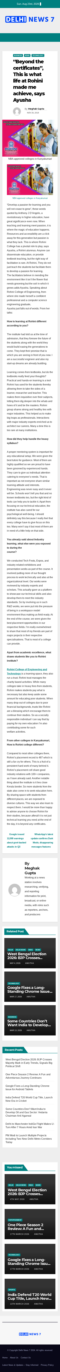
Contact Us (26, 1357)
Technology (37, 55)
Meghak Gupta (36, 108)
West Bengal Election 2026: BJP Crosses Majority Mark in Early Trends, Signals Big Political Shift (29, 1063)
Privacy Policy (47, 1365)
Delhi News (21, 950)
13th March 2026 (20, 1304)
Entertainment (15, 1220)
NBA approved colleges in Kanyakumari (30, 198)
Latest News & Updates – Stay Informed (20, 1365)
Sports (12, 1290)
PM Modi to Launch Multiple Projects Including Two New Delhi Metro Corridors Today (29, 1138)
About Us (14, 1357)
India (30, 950)
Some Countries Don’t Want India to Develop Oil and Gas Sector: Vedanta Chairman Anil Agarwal (26, 1112)
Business (18, 55)
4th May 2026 (17, 1199)
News (27, 55)
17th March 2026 (20, 1234)
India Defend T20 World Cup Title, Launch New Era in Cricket (29, 1298)
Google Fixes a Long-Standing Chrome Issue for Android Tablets (28, 991)
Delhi (10, 950)
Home (5, 1357)
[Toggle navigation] (55, 37)
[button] (50, 37)
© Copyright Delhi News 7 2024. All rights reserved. (30, 1350)
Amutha (29, 963)
